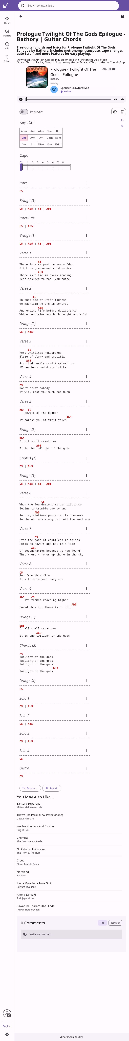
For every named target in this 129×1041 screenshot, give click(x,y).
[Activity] (7, 56)
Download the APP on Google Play (39, 60)
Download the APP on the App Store (84, 60)
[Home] (7, 18)
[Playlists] (7, 31)
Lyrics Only (36, 112)
